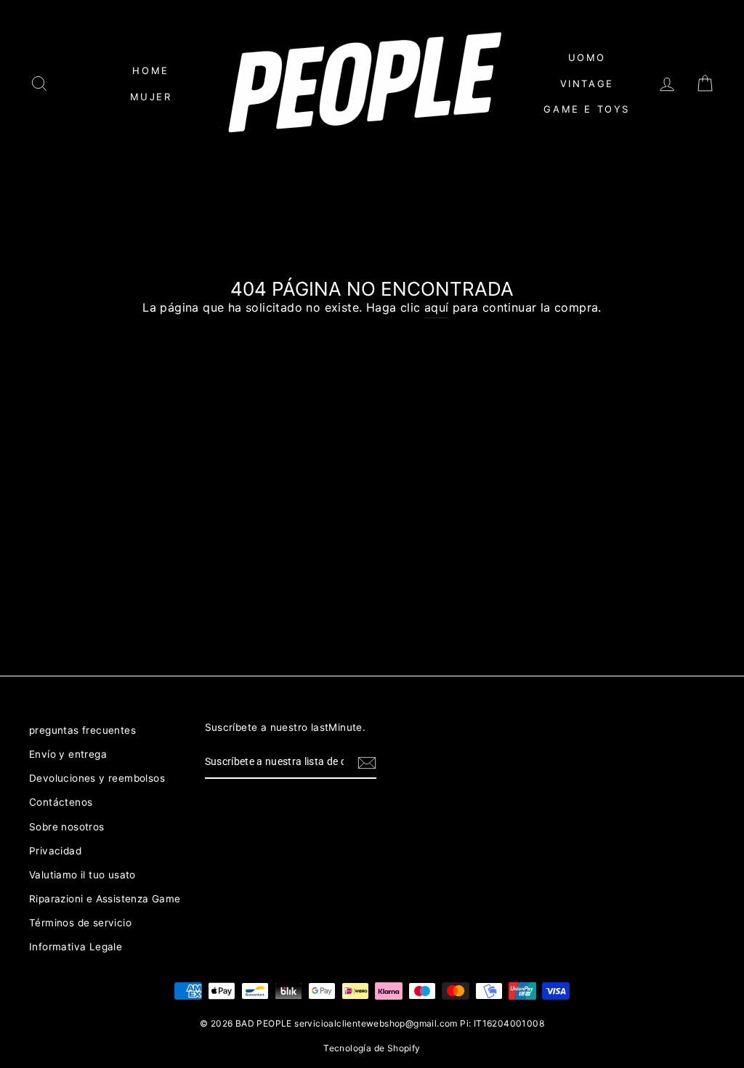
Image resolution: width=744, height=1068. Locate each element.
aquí (436, 307)
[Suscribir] (366, 762)
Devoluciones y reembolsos (97, 778)
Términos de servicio (80, 923)
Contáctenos (60, 802)
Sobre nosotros (67, 827)
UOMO (587, 57)
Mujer (151, 96)
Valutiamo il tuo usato (82, 875)
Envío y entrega (68, 754)
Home (150, 70)
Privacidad (55, 851)
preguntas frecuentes (82, 730)
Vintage (587, 83)
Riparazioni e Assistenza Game (105, 899)
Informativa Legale (75, 946)
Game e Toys (586, 109)
